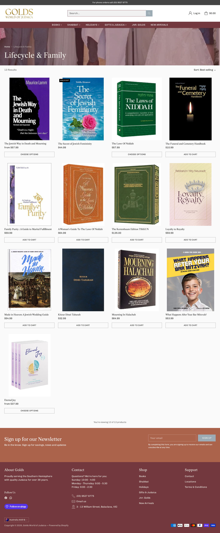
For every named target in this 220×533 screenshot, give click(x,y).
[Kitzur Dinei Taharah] (83, 280)
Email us (81, 501)
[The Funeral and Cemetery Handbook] (191, 109)
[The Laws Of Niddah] (137, 109)
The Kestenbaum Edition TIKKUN (130, 229)
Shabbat (144, 481)
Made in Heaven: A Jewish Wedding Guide (26, 314)
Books (142, 476)
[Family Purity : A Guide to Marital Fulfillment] (29, 194)
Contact (189, 476)
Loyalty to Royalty (175, 229)
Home (7, 46)
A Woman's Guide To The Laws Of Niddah (80, 229)
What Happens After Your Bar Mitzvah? (186, 314)
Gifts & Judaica (147, 492)
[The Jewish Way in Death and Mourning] (29, 109)
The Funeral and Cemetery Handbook (186, 143)
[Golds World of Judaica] (19, 13)
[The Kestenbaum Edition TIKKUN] (137, 194)
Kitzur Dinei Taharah (69, 314)
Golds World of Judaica (34, 525)
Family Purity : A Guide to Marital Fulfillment (28, 229)
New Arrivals (146, 503)
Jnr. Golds (144, 497)
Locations (190, 481)
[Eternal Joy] (29, 365)
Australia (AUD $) (17, 520)
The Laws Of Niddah (123, 143)
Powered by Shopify (58, 525)
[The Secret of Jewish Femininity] (83, 109)
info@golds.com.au (138, 2)
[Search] (149, 13)
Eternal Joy (10, 400)
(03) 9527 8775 (85, 496)
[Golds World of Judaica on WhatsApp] (10, 498)
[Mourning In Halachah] (137, 280)
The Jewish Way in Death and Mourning (25, 143)
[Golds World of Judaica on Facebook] (6, 498)
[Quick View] (50, 81)
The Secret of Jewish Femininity (75, 143)
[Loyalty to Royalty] (191, 194)
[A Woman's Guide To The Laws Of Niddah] (83, 194)
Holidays (144, 487)
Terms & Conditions (196, 487)
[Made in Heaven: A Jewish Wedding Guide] (29, 280)
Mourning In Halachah (124, 314)
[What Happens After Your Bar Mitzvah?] (191, 280)
